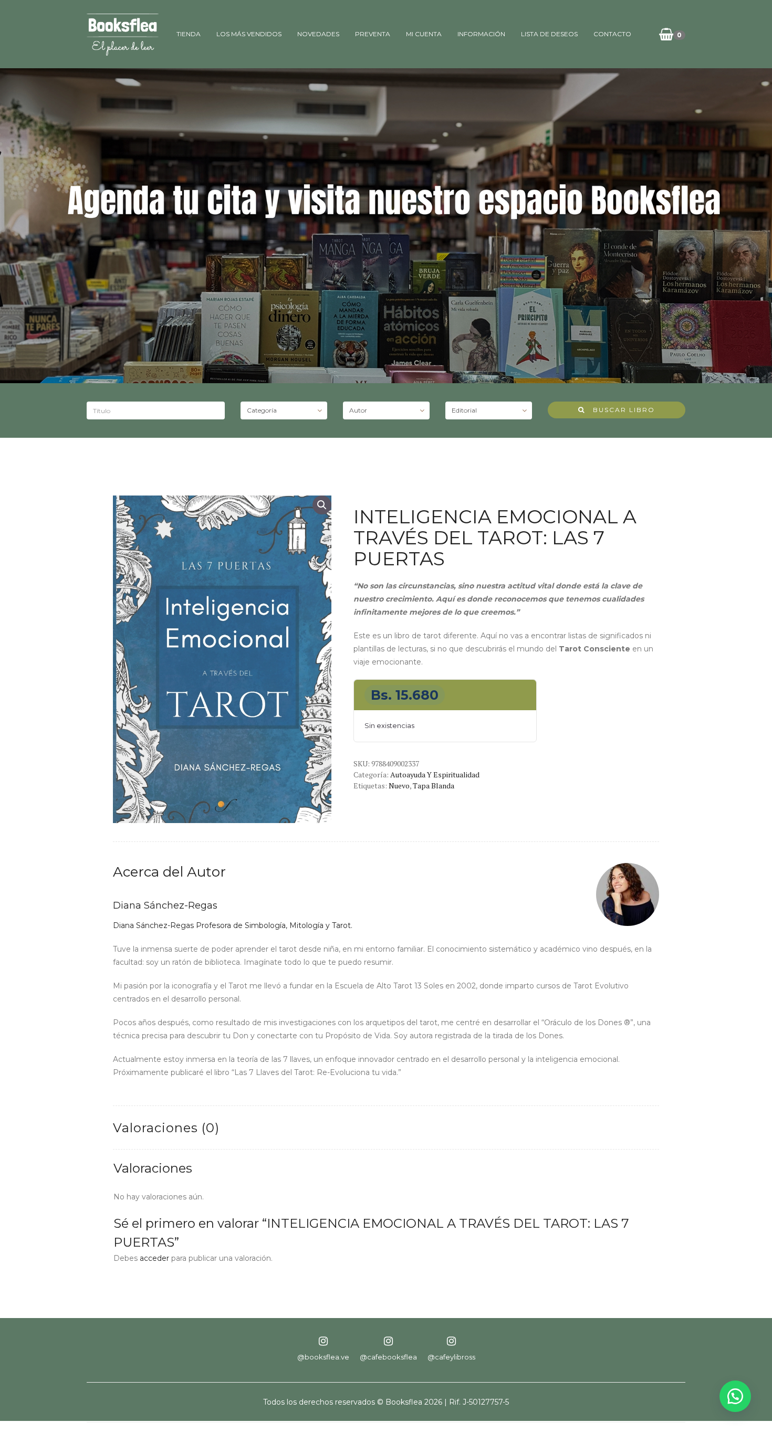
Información (481, 34)
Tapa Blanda (433, 786)
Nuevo (399, 786)
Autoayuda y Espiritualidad (434, 774)
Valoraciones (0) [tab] (166, 1127)
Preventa (372, 34)
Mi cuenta (424, 34)
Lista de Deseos (549, 34)
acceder (154, 1258)
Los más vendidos (248, 34)
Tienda (188, 34)
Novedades (318, 34)
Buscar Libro (620, 410)
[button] (321, 505)
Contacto (612, 34)
